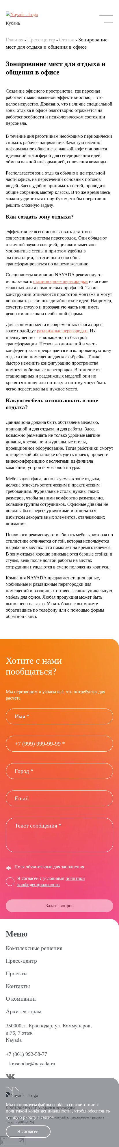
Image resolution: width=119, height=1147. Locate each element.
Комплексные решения (34, 948)
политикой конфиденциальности (38, 1110)
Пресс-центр (41, 40)
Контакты (18, 986)
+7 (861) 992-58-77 (26, 1054)
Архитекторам (24, 1011)
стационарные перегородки (60, 281)
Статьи (67, 40)
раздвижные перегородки (62, 330)
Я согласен (28, 1131)
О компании (21, 998)
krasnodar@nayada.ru (32, 1063)
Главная (14, 40)
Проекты (16, 973)
